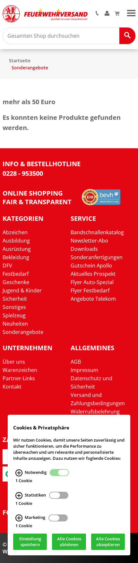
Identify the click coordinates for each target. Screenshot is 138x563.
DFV (7, 265)
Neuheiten (15, 323)
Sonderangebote (30, 68)
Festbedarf (16, 273)
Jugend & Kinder (22, 290)
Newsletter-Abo (89, 240)
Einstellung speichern (30, 542)
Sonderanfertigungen (97, 257)
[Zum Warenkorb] (117, 13)
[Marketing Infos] (18, 518)
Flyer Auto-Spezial (92, 282)
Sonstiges (14, 307)
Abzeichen (15, 232)
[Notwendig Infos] (18, 472)
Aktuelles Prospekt (93, 273)
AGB (76, 361)
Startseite (19, 61)
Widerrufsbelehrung (95, 411)
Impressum (84, 370)
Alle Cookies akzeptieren (108, 542)
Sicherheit (15, 298)
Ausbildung (16, 240)
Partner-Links (19, 378)
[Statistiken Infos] (18, 495)
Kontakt (12, 386)
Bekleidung (16, 257)
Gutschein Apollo (91, 265)
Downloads (84, 248)
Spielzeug (14, 315)
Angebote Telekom (93, 298)
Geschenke (16, 282)
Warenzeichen (20, 370)
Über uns (14, 361)
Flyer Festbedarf (90, 290)
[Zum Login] (107, 14)
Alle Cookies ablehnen (69, 542)
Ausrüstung (17, 248)
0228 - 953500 (23, 173)
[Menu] (131, 12)
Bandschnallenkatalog (97, 232)
